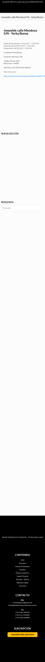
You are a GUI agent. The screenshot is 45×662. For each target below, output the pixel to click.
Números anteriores (22, 573)
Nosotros (23, 570)
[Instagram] (9, 545)
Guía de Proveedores (22, 566)
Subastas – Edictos (22, 579)
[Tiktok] (20, 545)
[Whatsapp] (36, 545)
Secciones (22, 563)
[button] (5, 118)
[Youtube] (25, 545)
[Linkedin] (30, 545)
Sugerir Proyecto (22, 576)
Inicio (22, 560)
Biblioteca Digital (22, 583)
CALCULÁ (22, 586)
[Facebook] (14, 545)
